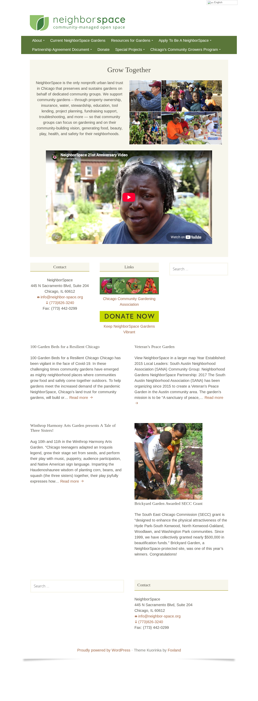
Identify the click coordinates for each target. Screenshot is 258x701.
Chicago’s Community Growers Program (184, 49)
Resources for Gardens (130, 40)
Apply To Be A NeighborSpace (184, 40)
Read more (81, 397)
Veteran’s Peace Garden (154, 346)
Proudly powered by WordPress (103, 650)
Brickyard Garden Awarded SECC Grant (168, 503)
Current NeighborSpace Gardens (77, 40)
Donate (103, 49)
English (217, 2)
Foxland (174, 650)
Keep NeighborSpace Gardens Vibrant (129, 329)
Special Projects (128, 49)
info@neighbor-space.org (62, 297)
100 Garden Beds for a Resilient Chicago (65, 346)
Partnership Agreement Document (60, 49)
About (37, 40)
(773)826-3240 (61, 303)
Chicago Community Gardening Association (129, 301)
